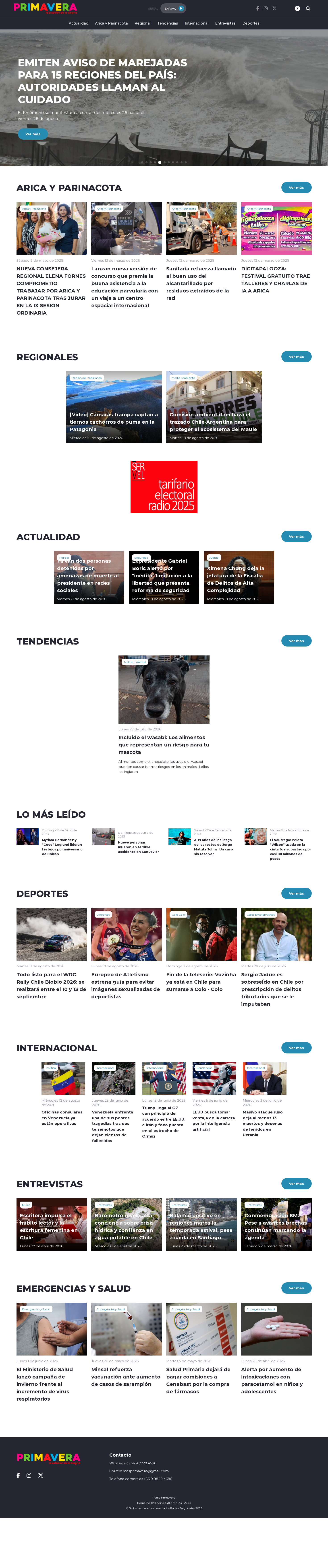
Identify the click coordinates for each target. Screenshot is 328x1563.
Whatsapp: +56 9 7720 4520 (132, 1463)
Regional (143, 23)
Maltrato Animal (135, 662)
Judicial (214, 557)
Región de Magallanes (87, 377)
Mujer (26, 1204)
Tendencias (167, 23)
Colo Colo (178, 914)
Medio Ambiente (183, 377)
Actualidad (78, 23)
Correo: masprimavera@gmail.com (139, 1471)
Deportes (250, 23)
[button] (142, 162)
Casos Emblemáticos (261, 914)
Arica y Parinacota (111, 23)
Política (51, 1068)
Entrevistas (225, 23)
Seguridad (141, 557)
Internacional (196, 23)
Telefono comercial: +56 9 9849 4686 (140, 1478)
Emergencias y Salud (36, 1309)
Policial (64, 557)
